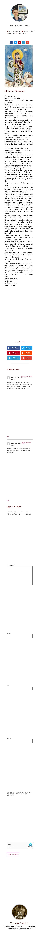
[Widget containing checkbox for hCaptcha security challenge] (20, 845)
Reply (8, 436)
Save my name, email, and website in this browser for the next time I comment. (19, 794)
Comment (10, 565)
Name (9, 633)
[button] (11, 42)
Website (9, 738)
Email (9, 685)
